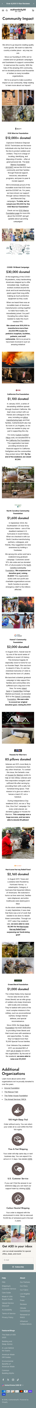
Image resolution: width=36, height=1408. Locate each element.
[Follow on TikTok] (18, 1379)
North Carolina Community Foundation (18, 567)
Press (22, 1300)
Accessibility (7, 1310)
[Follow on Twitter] (8, 1379)
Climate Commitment (25, 1309)
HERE (30, 1159)
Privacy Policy (7, 1317)
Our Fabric (24, 1290)
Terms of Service (8, 1313)
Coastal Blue (18, 691)
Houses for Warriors (15, 775)
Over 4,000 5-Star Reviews (18, 4)
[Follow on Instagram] (13, 1379)
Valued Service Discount (8, 1304)
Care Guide (6, 1293)
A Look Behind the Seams (8, 1349)
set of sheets (16, 1051)
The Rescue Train (11, 1092)
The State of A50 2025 (9, 1336)
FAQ (14, 1186)
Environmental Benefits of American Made (8, 1364)
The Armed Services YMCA (15, 1099)
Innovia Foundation (11, 1088)
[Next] (33, 3)
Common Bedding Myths (8, 1371)
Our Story (24, 1286)
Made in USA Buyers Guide (7, 1298)
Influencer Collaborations (25, 1322)
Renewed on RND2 (25, 1316)
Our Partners (25, 1282)
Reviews (23, 1304)
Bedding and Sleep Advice (7, 1342)
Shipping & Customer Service (9, 1287)
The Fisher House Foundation (16, 1096)
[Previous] (2, 3)
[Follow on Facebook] (3, 1379)
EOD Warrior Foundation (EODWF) (18, 164)
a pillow (16, 812)
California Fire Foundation (19, 440)
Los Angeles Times (25, 1295)
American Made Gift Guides (8, 1356)
